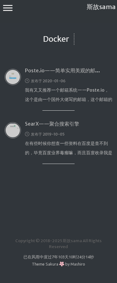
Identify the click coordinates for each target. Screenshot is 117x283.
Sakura (52, 264)
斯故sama (101, 7)
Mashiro (78, 264)
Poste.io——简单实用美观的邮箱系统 (67, 70)
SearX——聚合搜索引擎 (52, 124)
